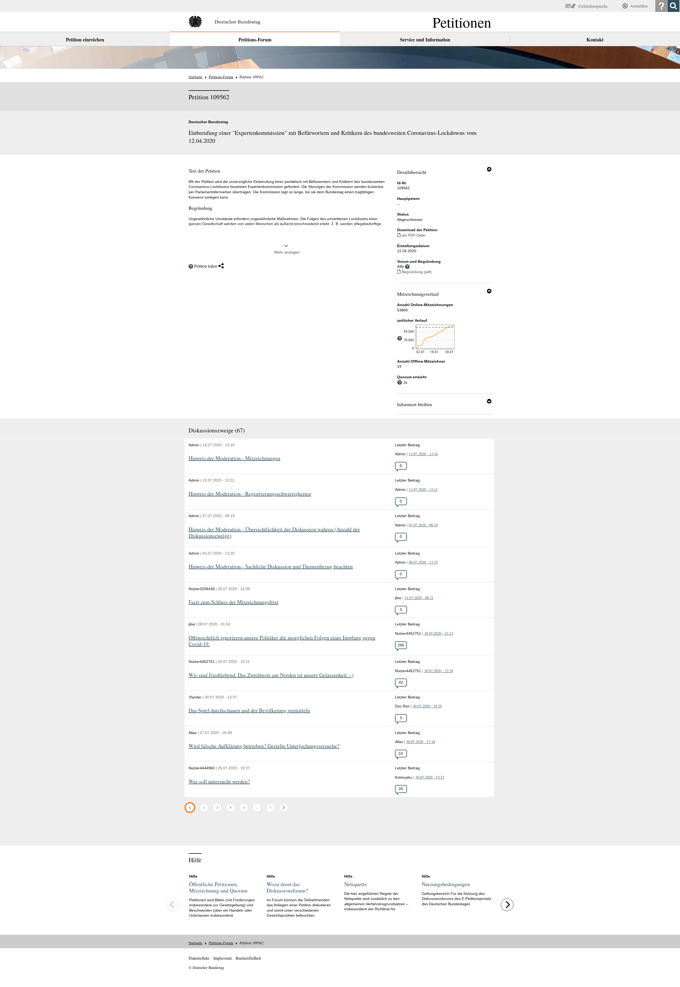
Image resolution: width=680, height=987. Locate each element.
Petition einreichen (85, 39)
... (259, 807)
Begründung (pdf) (417, 272)
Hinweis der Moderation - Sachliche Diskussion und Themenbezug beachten (271, 566)
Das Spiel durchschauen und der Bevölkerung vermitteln (249, 710)
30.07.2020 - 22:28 (438, 670)
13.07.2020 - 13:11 (423, 489)
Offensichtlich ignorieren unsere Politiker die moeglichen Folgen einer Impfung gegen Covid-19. (282, 640)
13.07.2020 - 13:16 (423, 453)
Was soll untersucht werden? (219, 781)
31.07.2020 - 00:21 (419, 597)
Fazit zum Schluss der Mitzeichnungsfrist (233, 602)
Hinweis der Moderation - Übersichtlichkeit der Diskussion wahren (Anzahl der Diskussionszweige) (274, 532)
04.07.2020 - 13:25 (423, 562)
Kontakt (595, 39)
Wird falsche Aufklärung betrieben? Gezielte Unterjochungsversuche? (264, 746)
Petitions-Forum (255, 39)
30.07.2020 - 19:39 (427, 706)
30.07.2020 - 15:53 (429, 777)
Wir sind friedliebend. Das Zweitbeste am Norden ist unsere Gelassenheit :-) (271, 675)
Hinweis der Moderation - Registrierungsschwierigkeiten (250, 494)
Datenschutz (199, 958)
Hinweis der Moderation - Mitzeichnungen (234, 458)
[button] (489, 169)
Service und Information (425, 39)
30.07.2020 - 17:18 (420, 741)
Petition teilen (205, 266)
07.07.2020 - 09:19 (423, 524)
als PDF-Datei (413, 235)
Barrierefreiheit (248, 958)
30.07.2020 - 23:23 (438, 633)
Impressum (222, 958)
